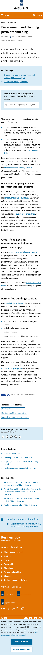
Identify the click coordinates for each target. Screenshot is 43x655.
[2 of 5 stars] (8, 436)
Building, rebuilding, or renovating (14, 413)
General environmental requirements (15, 417)
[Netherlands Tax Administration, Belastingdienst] (24, 593)
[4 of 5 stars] (16, 436)
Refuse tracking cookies (21, 649)
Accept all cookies (21, 642)
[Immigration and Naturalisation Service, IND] (8, 602)
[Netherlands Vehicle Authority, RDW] (15, 608)
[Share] (37, 40)
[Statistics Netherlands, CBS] (8, 608)
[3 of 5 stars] (12, 436)
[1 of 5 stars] (3, 436)
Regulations (12, 22)
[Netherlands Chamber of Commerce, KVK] (3, 608)
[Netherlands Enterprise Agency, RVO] (7, 593)
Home (3, 22)
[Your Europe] (5, 395)
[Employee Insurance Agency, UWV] (22, 608)
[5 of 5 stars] (20, 436)
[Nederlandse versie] (41, 40)
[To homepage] (21, 3)
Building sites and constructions (13, 409)
